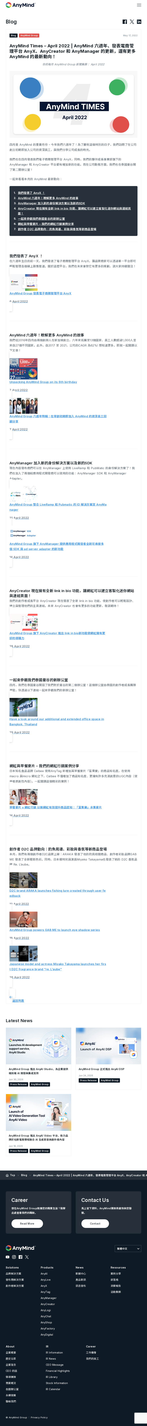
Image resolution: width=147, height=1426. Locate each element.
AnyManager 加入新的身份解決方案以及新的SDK (51, 203)
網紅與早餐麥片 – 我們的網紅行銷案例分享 (46, 224)
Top (12, 1175)
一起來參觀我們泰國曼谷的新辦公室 (41, 219)
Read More (27, 1223)
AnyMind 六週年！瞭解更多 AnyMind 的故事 (48, 198)
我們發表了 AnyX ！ (31, 193)
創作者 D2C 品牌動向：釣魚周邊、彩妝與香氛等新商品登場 (57, 229)
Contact (95, 1223)
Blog (24, 1175)
